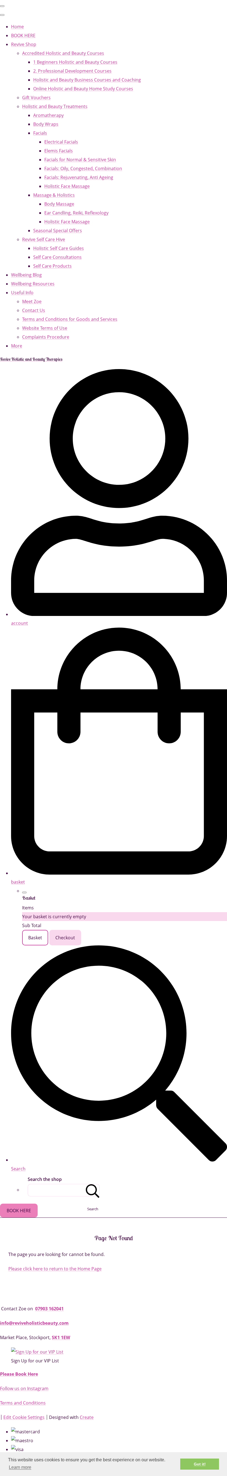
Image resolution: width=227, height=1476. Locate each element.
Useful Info (22, 293)
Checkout (65, 938)
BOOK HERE (23, 35)
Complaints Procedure (45, 337)
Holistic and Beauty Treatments (54, 106)
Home (17, 27)
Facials (40, 133)
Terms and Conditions (23, 1403)
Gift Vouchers (36, 97)
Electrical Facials (61, 142)
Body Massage (59, 204)
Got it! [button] (200, 1464)
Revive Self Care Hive (43, 239)
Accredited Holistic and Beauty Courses (63, 53)
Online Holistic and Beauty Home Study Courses (83, 89)
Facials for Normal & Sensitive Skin (80, 160)
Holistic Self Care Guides (58, 248)
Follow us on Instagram (24, 1388)
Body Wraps (45, 124)
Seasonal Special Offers (57, 230)
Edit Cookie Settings (24, 1417)
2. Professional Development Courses (72, 71)
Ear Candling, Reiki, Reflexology (76, 213)
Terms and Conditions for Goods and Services (69, 319)
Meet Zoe (32, 301)
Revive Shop (23, 44)
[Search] (93, 1190)
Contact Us (33, 310)
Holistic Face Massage (67, 186)
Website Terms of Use (44, 328)
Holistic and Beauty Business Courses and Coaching (87, 80)
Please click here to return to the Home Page (55, 1269)
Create (87, 1417)
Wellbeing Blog (26, 275)
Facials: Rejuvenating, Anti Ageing (78, 177)
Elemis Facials (58, 151)
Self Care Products (52, 266)
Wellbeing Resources (33, 284)
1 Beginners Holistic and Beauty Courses (75, 62)
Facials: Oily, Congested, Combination (83, 168)
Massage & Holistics (54, 195)
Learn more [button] (20, 1467)
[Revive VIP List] (37, 1352)
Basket (35, 938)
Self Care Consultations (57, 257)
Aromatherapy (48, 115)
